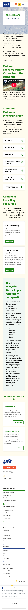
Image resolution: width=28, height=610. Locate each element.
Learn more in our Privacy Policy (9, 596)
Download (9, 241)
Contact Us (9, 467)
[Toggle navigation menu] (23, 4)
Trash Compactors (8, 498)
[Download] (22, 140)
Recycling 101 (6, 573)
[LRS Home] (6, 4)
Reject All (14, 607)
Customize (14, 603)
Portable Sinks (6, 518)
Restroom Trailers (7, 515)
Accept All (14, 600)
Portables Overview (8, 510)
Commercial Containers (9, 500)
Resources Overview (8, 568)
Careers (5, 553)
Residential (6, 530)
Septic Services (7, 538)
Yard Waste (6, 541)
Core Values (6, 558)
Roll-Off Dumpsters (8, 495)
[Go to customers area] (19, 4)
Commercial (6, 533)
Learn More (18, 422)
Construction (6, 535)
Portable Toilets (7, 513)
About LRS (5, 550)
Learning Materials (7, 571)
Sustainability (6, 576)
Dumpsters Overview (8, 492)
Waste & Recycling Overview (10, 528)
